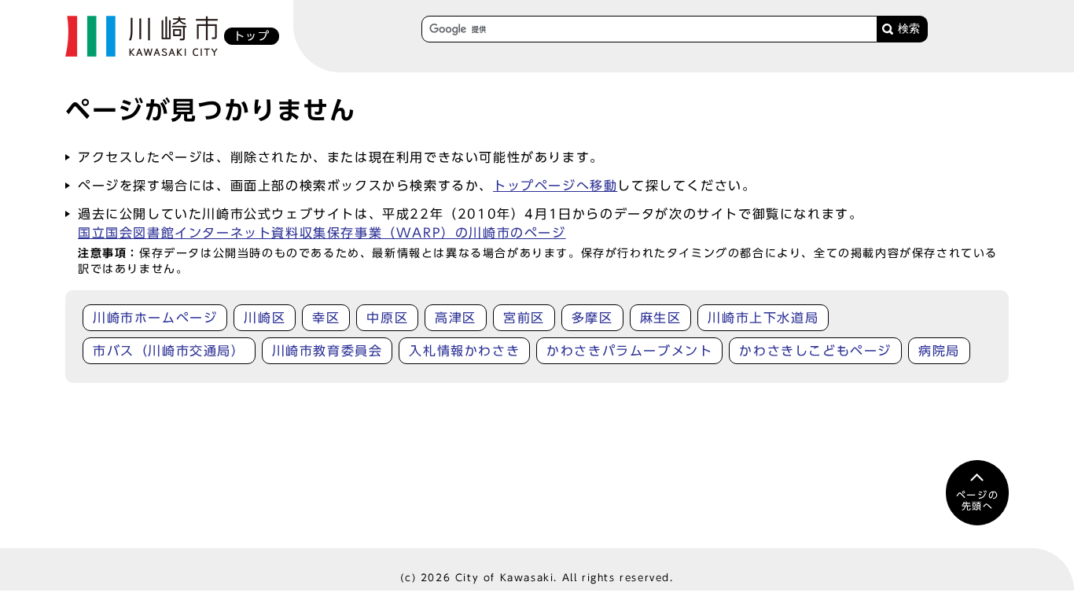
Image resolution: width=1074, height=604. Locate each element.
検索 (909, 29)
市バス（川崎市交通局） (169, 350)
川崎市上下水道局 (763, 317)
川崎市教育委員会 (327, 350)
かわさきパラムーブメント (629, 350)
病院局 (939, 350)
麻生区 (661, 317)
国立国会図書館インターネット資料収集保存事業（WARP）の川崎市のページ (322, 232)
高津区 (455, 317)
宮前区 (524, 317)
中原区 (387, 317)
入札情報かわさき (464, 350)
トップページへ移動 (555, 185)
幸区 (326, 317)
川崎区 (264, 317)
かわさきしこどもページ (815, 350)
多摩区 (592, 317)
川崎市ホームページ (155, 317)
